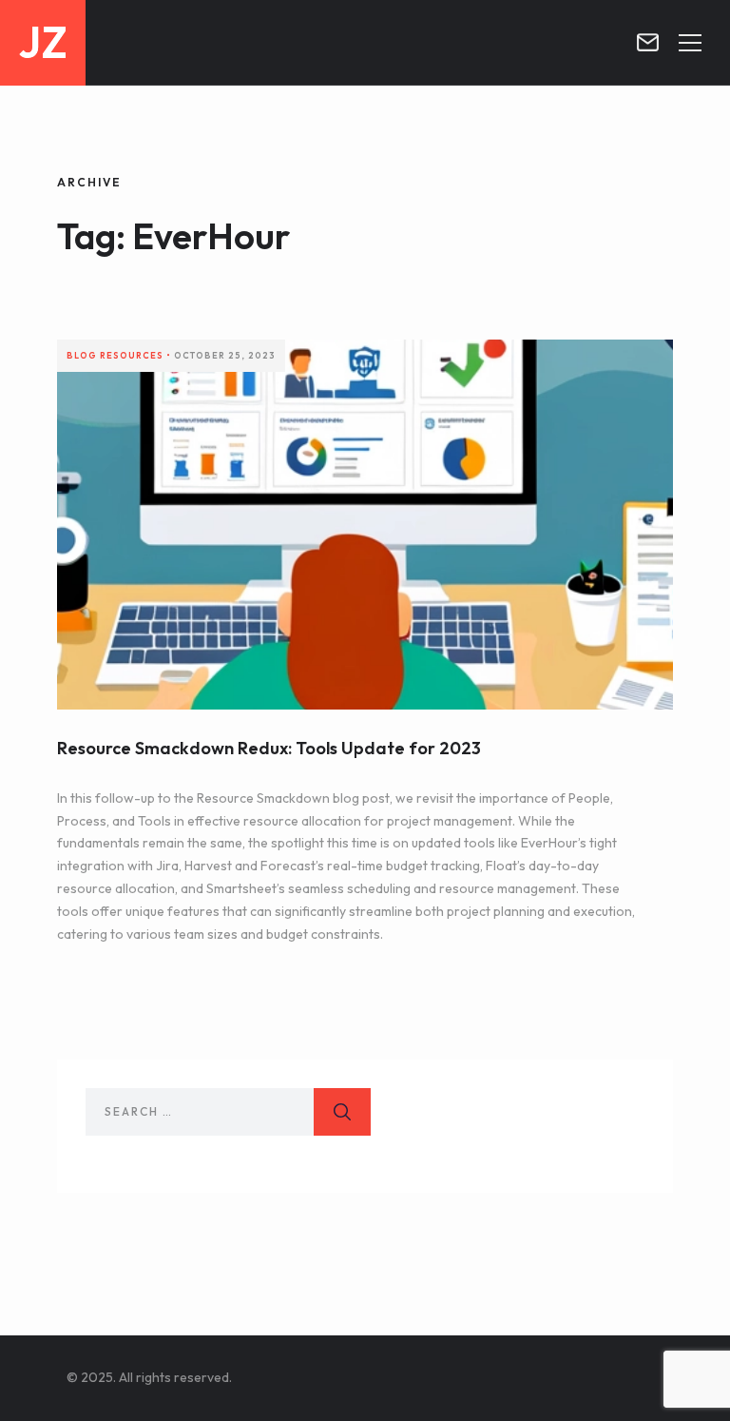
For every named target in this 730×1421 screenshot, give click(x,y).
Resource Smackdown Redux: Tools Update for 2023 (269, 748)
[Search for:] (228, 1112)
